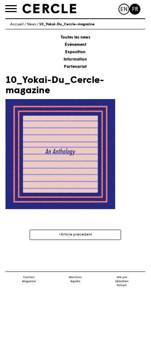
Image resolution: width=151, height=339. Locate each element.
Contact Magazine (29, 279)
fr (135, 9)
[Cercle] (49, 9)
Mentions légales (75, 279)
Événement (75, 45)
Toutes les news (75, 38)
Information (75, 60)
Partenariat (75, 67)
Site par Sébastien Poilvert (122, 281)
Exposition (75, 52)
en (124, 9)
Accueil (17, 24)
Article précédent (76, 234)
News (31, 24)
